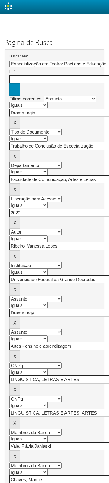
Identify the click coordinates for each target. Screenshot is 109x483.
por (12, 71)
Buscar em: (18, 56)
